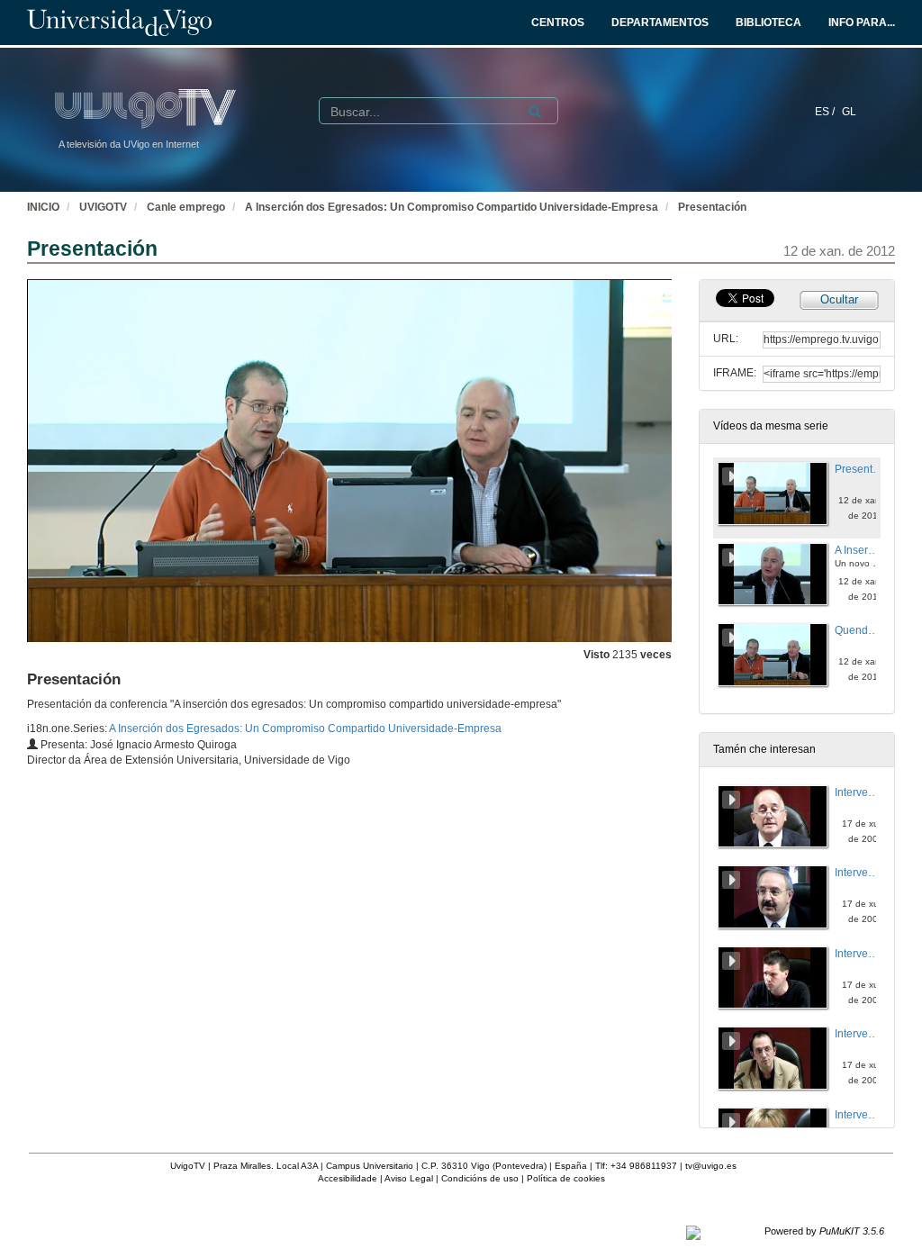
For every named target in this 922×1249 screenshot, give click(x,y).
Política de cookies (566, 1178)
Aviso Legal (408, 1178)
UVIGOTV (103, 207)
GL (849, 111)
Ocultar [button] (839, 299)
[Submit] (535, 112)
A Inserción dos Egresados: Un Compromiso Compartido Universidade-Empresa (451, 207)
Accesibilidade (347, 1178)
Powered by (824, 1231)
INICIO (43, 207)
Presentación (712, 207)
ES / (826, 111)
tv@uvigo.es (711, 1166)
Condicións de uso (480, 1178)
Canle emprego (186, 207)
